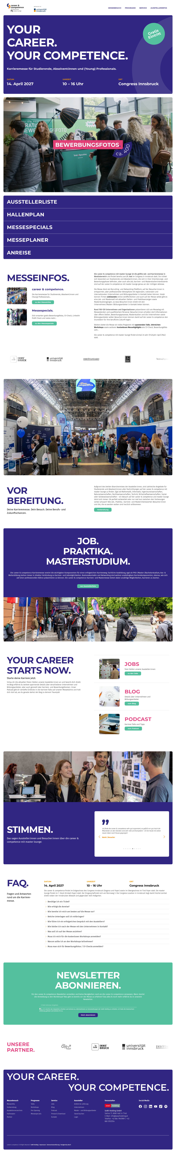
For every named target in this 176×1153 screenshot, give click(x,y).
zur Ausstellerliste (88, 586)
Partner (9, 1117)
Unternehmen (79, 1107)
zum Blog (132, 703)
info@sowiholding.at (119, 1116)
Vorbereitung (102, 510)
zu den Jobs (133, 673)
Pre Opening (35, 1110)
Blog (132, 692)
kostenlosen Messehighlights (129, 327)
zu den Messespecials (44, 323)
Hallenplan (11, 1114)
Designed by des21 (66, 1144)
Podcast (138, 719)
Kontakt (54, 1117)
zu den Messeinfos (43, 302)
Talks (33, 1104)
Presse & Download (58, 1114)
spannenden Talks (142, 325)
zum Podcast (133, 728)
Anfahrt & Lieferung (81, 1104)
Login (76, 1117)
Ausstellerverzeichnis (14, 1110)
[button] (99, 837)
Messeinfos (11, 1104)
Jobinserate (112, 297)
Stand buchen (79, 1114)
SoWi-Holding (34, 1144)
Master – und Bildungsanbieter (85, 1110)
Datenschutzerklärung (53, 1144)
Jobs (132, 664)
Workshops (35, 1107)
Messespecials (36, 1114)
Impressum (42, 1144)
